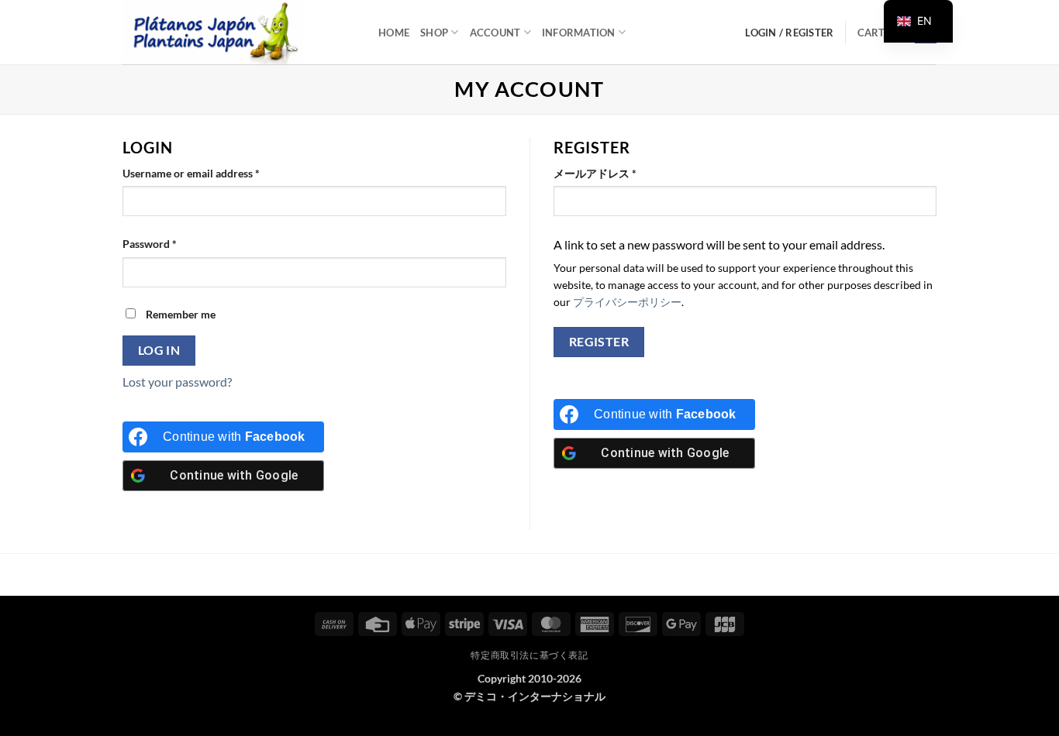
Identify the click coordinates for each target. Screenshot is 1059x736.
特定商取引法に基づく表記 (529, 655)
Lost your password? (177, 381)
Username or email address (212, 173)
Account (495, 32)
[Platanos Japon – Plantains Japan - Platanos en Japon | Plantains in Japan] (238, 32)
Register (599, 342)
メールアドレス (617, 173)
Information (579, 32)
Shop (434, 32)
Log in (159, 350)
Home (393, 32)
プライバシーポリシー (627, 302)
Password (171, 243)
